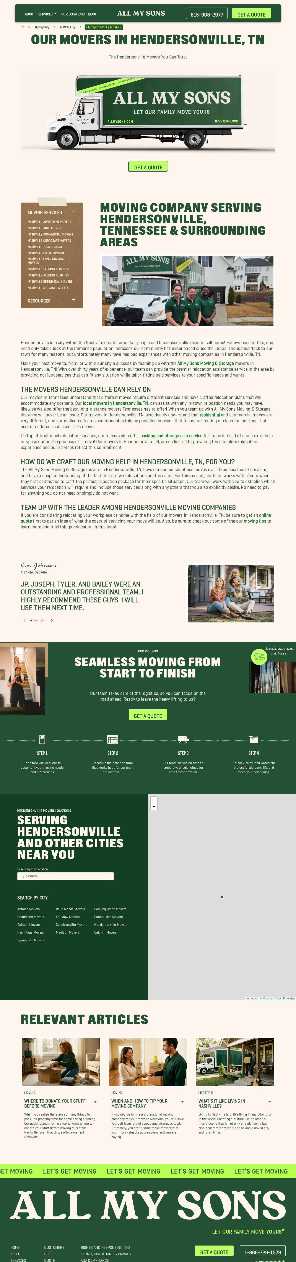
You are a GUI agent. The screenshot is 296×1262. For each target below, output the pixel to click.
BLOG (48, 1252)
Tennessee (42, 27)
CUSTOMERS (54, 1246)
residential (210, 413)
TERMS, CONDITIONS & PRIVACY (106, 1252)
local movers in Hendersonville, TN (115, 401)
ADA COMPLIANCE (95, 1259)
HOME (15, 1246)
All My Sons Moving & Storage (205, 362)
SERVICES (18, 1259)
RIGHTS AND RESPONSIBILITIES (105, 1246)
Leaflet (253, 998)
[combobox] (68, 876)
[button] (51, 211)
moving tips (255, 519)
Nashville (67, 27)
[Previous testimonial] (25, 620)
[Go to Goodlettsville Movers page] (222, 897)
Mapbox (268, 998)
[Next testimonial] (51, 620)
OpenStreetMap (285, 998)
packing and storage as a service (171, 434)
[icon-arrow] (95, 1102)
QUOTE (49, 1259)
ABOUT (15, 1252)
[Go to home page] (23, 28)
